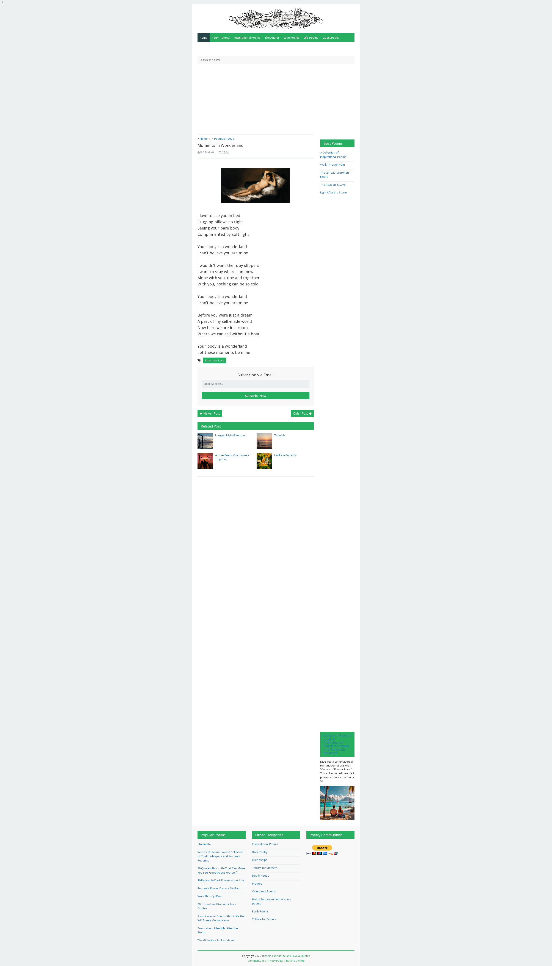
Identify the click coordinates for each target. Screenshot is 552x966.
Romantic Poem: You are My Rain (219, 888)
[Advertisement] (276, 96)
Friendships (259, 860)
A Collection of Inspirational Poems (333, 154)
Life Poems (311, 38)
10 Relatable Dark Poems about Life (221, 880)
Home (203, 38)
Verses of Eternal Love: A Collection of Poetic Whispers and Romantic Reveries (337, 744)
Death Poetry (260, 875)
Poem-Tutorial (221, 38)
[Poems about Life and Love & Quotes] (276, 18)
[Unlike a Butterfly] (264, 461)
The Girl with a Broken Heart (216, 940)
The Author (272, 38)
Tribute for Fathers (264, 919)
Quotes (204, 46)
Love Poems (292, 38)
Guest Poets (331, 38)
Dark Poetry (260, 852)
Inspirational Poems (247, 38)
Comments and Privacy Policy (265, 961)
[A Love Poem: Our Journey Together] (205, 461)
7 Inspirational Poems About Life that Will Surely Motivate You (221, 918)
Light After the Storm (333, 192)
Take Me (279, 435)
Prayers (257, 883)
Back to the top (295, 961)
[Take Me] (264, 441)
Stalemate (204, 844)
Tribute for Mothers (265, 868)
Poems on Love (214, 360)
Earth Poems (260, 911)
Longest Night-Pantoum (230, 435)
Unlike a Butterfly (285, 455)
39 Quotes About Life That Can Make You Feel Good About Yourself (221, 870)
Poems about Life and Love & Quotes (287, 956)
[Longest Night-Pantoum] (205, 441)
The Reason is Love (333, 185)
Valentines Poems (264, 891)
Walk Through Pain (332, 164)
